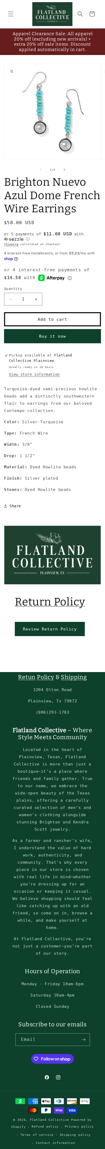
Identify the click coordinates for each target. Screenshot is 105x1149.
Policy (45, 677)
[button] (11, 14)
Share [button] (15, 506)
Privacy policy (79, 1126)
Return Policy (50, 601)
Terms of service (37, 1135)
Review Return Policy (50, 629)
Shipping (11, 244)
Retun (27, 677)
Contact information (55, 1143)
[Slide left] (41, 170)
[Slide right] (64, 170)
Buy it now (52, 336)
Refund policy (45, 1126)
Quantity (13, 289)
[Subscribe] (84, 1039)
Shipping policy (75, 1135)
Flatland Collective (49, 1120)
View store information (34, 374)
